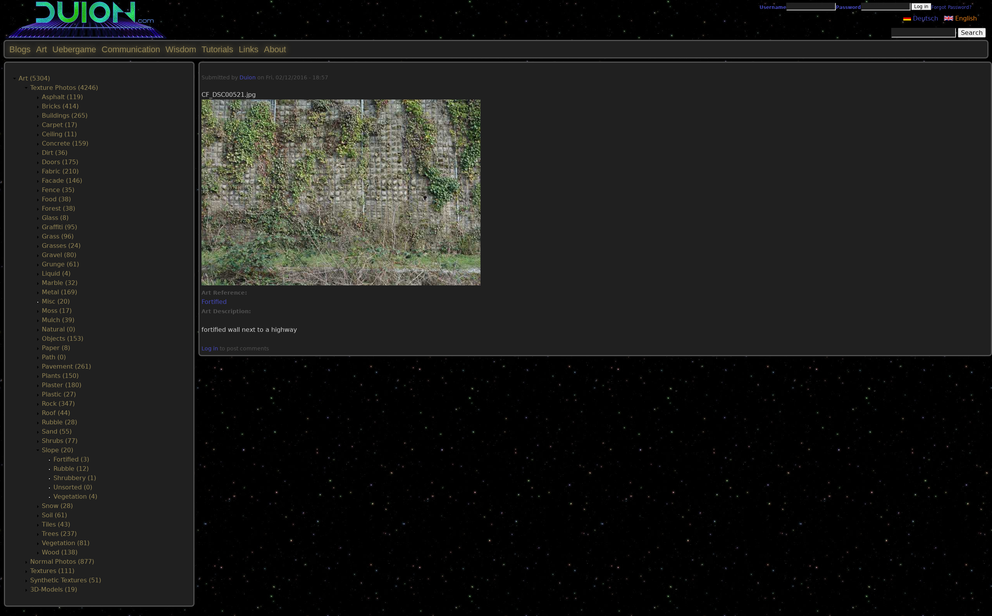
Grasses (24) (61, 245)
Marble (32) (60, 283)
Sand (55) (57, 431)
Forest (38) (58, 208)
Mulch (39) (58, 320)
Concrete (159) (65, 143)
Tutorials (217, 49)
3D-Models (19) (53, 589)
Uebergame (74, 49)
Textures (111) (52, 571)
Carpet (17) (59, 125)
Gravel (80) (59, 255)
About (275, 49)
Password (848, 7)
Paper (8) (56, 348)
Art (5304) (34, 78)
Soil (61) (54, 515)
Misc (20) (56, 301)
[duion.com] (86, 37)
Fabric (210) (60, 171)
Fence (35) (58, 190)
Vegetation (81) (66, 543)
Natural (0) (58, 329)
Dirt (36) (54, 152)
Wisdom (180, 49)
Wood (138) (60, 552)
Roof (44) (56, 413)
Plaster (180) (61, 385)
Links (248, 49)
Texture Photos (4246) (64, 87)
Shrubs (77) (60, 440)
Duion (247, 77)
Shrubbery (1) (74, 478)
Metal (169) (59, 292)
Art (41, 49)
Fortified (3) (71, 459)
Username (773, 7)
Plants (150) (60, 375)
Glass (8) (55, 217)
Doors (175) (60, 162)
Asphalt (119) (62, 97)
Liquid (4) (56, 273)
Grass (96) (58, 236)
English (965, 18)
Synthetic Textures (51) (65, 580)
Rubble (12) (71, 468)
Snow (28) (57, 506)
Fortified (214, 301)
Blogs (20, 49)
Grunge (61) (60, 264)
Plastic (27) (59, 394)
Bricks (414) (60, 106)
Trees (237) (59, 533)
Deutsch (924, 18)
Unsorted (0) (72, 487)
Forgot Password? (951, 7)
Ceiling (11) (59, 134)
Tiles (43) (56, 524)
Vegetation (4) (75, 496)
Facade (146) (62, 180)
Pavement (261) (66, 366)
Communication (131, 49)
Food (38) (56, 199)
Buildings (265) (65, 115)
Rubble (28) (59, 422)
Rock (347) (58, 403)
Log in (210, 348)
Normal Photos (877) (62, 561)
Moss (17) (57, 310)
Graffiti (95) (59, 227)
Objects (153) (62, 338)
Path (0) (54, 357)
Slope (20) (57, 450)
